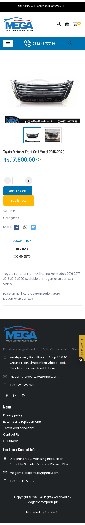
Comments (22, 256)
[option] (32, 136)
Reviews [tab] (22, 249)
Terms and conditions (19, 428)
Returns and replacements (22, 422)
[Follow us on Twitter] (33, 227)
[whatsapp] (25, 227)
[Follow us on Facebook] (16, 227)
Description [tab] (22, 241)
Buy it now (18, 201)
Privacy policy (13, 415)
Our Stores (10, 441)
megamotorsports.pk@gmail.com (34, 377)
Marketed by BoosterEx (42, 512)
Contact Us (11, 434)
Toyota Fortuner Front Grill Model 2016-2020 (33, 151)
